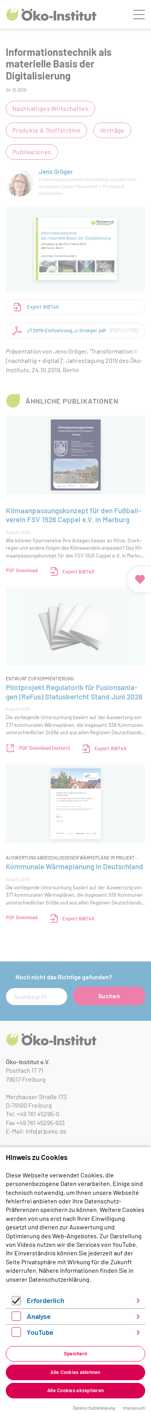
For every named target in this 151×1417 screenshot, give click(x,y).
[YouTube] (16, 1334)
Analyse (39, 1316)
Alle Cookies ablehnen (75, 1372)
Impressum (134, 1407)
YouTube (40, 1332)
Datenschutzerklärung (59, 1279)
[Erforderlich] (16, 1303)
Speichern (75, 1353)
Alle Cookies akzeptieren (75, 1390)
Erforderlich (45, 1300)
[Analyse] (16, 1318)
